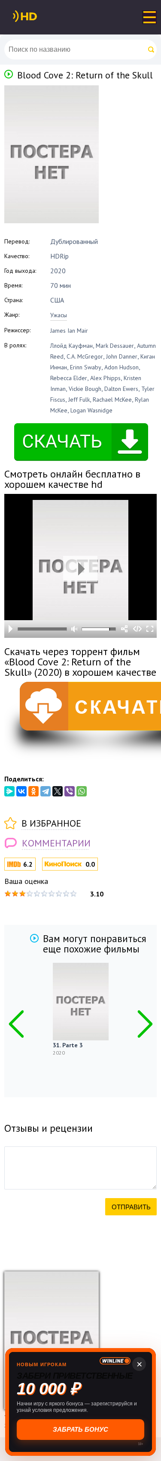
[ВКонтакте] (21, 791)
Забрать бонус (80, 1429)
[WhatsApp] (81, 791)
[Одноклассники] (33, 791)
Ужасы (58, 315)
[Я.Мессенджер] (9, 791)
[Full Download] (39, 16)
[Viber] (69, 791)
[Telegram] (45, 791)
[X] (57, 791)
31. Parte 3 (68, 1045)
